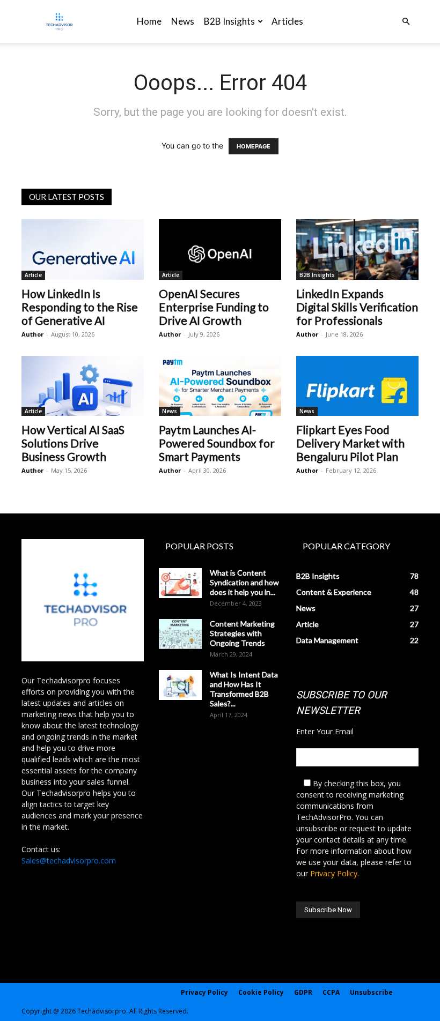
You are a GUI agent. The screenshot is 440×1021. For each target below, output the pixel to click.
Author (32, 334)
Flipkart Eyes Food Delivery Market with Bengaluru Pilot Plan (350, 443)
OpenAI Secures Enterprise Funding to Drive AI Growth (214, 307)
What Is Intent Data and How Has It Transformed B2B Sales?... (244, 689)
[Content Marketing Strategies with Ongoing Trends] (180, 634)
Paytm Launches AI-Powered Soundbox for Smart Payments (217, 443)
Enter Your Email (325, 731)
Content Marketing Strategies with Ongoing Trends (242, 633)
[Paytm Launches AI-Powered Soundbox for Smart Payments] (220, 386)
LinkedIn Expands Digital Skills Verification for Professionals (357, 307)
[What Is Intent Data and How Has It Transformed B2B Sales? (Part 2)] (180, 685)
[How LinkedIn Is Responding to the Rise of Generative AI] (82, 249)
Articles (287, 21)
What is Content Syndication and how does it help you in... (244, 582)
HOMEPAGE (253, 146)
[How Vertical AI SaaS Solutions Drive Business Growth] (82, 386)
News (182, 21)
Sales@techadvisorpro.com (68, 860)
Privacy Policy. (334, 873)
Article (33, 275)
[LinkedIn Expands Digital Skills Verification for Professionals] (357, 249)
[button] (406, 22)
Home (149, 21)
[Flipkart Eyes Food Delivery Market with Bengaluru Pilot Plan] (357, 386)
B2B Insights (229, 21)
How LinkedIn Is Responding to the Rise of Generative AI (79, 307)
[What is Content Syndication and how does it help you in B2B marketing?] (180, 583)
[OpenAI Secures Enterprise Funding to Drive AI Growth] (220, 249)
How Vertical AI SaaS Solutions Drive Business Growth (72, 443)
